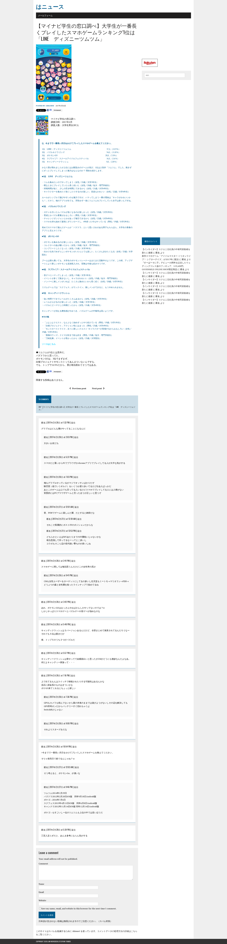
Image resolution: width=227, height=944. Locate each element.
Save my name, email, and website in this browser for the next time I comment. (78, 908)
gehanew (50, 106)
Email (41, 892)
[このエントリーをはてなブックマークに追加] (51, 110)
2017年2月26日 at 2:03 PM (61, 437)
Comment (43, 863)
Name (41, 884)
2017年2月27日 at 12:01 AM (61, 506)
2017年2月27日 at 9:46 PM (61, 787)
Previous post (79, 388)
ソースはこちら (49, 344)
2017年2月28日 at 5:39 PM (58, 829)
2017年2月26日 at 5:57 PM (58, 653)
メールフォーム (45, 15)
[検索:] (164, 75)
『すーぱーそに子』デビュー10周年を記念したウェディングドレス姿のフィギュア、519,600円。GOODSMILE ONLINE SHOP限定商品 (166, 266)
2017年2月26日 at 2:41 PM (58, 560)
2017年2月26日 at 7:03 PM (61, 477)
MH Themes (67, 941)
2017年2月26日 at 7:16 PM (58, 675)
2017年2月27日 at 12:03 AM (61, 767)
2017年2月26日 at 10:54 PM (59, 746)
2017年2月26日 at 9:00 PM (61, 723)
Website (42, 900)
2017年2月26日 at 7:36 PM (61, 696)
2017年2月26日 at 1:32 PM (58, 422)
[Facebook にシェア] (48, 110)
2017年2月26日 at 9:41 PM (61, 575)
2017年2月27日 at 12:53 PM (64, 530)
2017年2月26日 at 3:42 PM (58, 601)
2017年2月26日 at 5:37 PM (61, 457)
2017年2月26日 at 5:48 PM (58, 624)
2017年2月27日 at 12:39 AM (64, 518)
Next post (97, 388)
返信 (73, 422)
